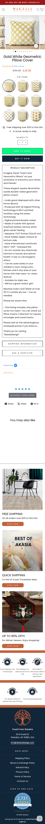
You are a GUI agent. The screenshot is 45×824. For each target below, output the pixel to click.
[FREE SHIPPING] (22, 489)
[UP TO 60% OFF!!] (22, 611)
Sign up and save (22, 789)
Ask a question (22, 353)
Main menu (22, 751)
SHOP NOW (13, 524)
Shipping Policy (22, 758)
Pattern (22, 77)
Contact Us (22, 781)
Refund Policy (22, 767)
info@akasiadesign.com (22, 742)
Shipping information (22, 344)
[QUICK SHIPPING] (22, 551)
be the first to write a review (22, 395)
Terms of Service (22, 776)
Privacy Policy (22, 772)
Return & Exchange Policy (22, 763)
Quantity (22, 137)
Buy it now (22, 158)
